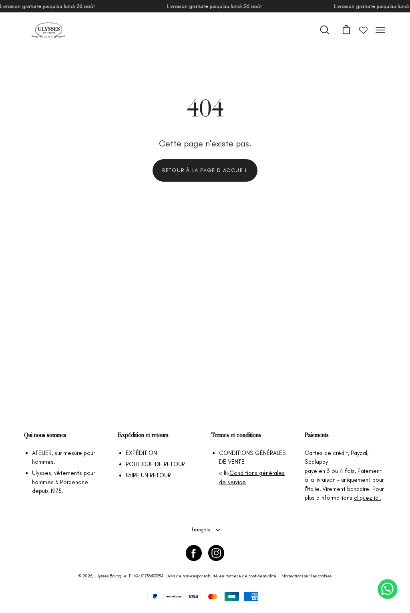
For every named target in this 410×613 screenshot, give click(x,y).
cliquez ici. (367, 497)
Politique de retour (155, 464)
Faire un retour (148, 475)
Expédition (141, 453)
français (201, 530)
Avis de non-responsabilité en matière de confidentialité (221, 576)
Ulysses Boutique (110, 576)
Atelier (42, 453)
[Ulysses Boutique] (48, 30)
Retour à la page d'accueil (205, 170)
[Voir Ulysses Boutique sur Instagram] (216, 553)
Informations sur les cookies (306, 576)
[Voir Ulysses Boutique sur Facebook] (194, 553)
